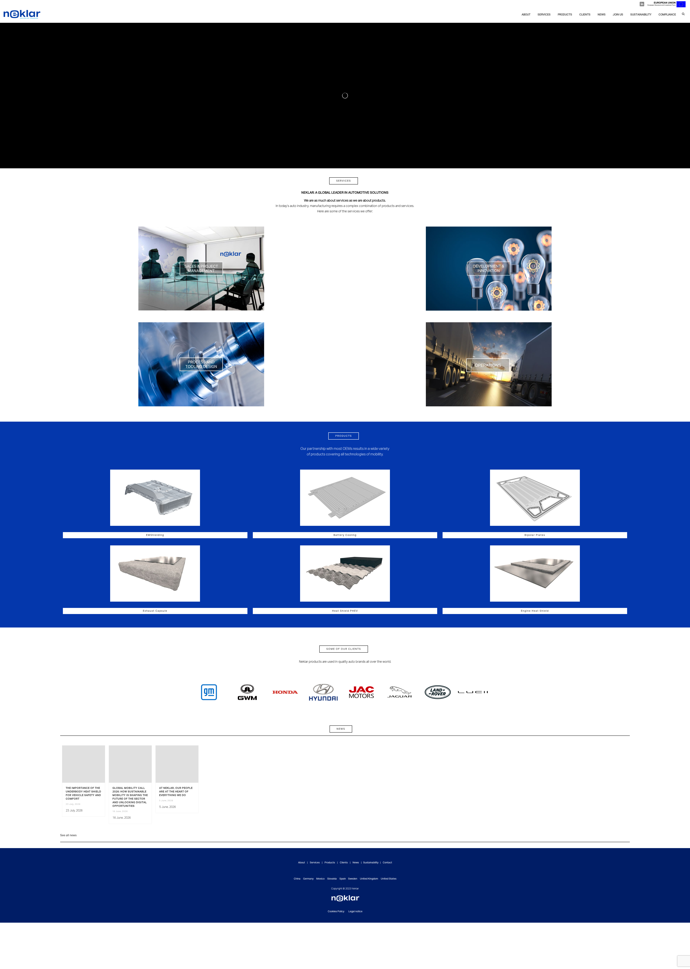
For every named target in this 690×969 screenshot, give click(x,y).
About (526, 14)
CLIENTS (584, 14)
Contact (387, 862)
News (356, 862)
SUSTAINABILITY (640, 14)
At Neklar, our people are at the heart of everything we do (176, 792)
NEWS (602, 14)
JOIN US (618, 14)
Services (315, 862)
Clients (344, 862)
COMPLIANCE (667, 14)
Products (565, 14)
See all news (68, 835)
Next (484, 692)
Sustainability (370, 862)
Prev (206, 692)
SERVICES (544, 14)
